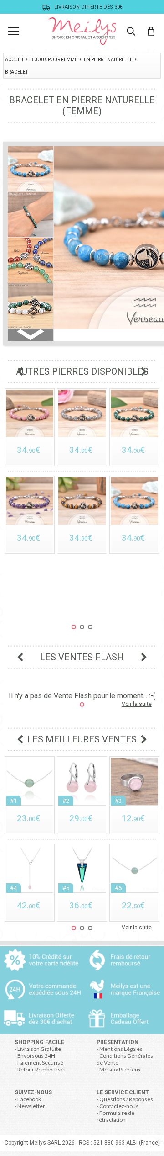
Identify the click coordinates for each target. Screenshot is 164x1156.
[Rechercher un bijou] (131, 31)
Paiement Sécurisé (40, 1062)
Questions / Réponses (126, 1099)
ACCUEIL (15, 59)
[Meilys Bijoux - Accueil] (82, 31)
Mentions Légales (121, 1048)
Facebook (29, 1099)
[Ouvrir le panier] (151, 31)
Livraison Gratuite (39, 1048)
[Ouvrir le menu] (13, 31)
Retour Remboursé (40, 1069)
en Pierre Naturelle (108, 59)
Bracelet (16, 71)
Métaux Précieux (120, 1069)
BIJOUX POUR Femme (53, 59)
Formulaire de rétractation (115, 1116)
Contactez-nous (118, 1106)
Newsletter (31, 1106)
